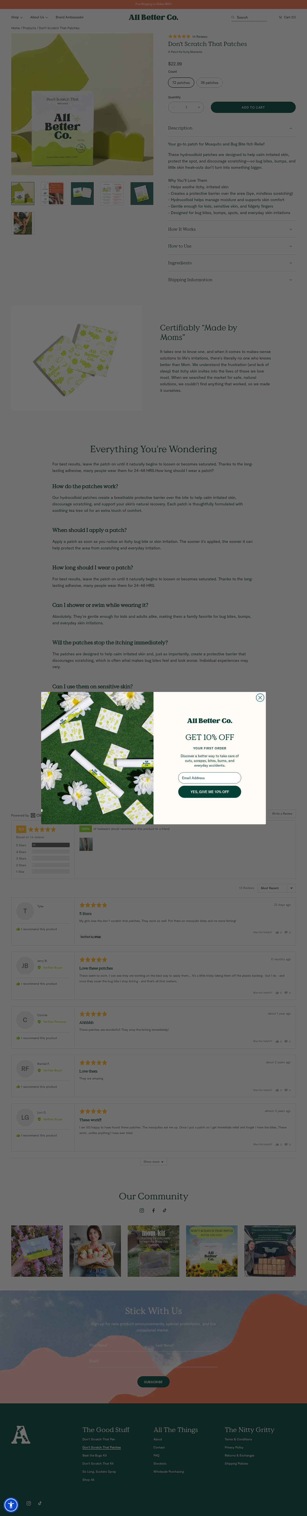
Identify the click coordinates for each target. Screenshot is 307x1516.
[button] (11, 1505)
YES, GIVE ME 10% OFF (210, 792)
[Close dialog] (260, 698)
